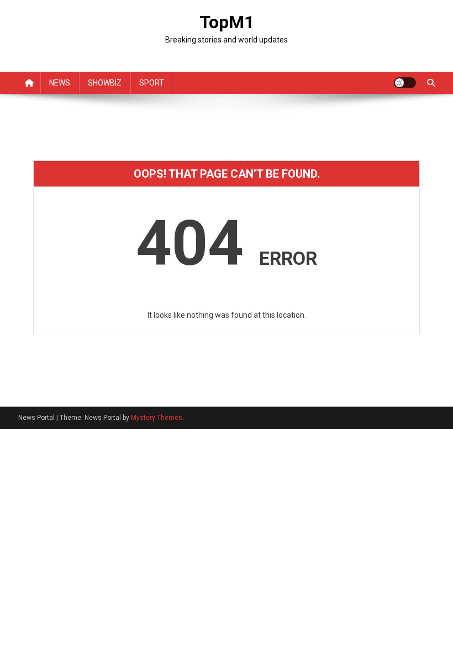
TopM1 (226, 22)
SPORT (151, 82)
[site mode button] (405, 82)
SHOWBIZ (105, 82)
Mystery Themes (156, 417)
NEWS (59, 82)
